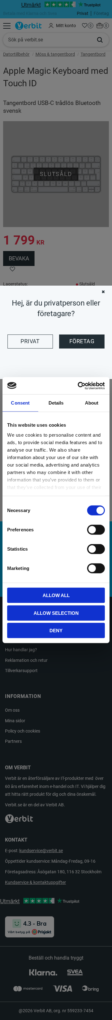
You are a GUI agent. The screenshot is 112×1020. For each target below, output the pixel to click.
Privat (30, 341)
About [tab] (92, 403)
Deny (56, 630)
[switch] (96, 530)
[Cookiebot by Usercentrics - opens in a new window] (79, 386)
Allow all (56, 595)
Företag (81, 341)
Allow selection (56, 612)
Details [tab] (56, 403)
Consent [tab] (20, 403)
